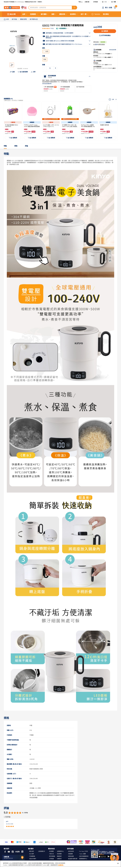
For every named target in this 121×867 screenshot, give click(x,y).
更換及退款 (71, 856)
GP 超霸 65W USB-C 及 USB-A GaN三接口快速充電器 (69, 126)
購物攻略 (62, 14)
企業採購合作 (41, 851)
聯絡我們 (59, 856)
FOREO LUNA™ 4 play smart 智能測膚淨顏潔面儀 (32, 125)
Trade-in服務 (82, 854)
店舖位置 (87, 2)
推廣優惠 (33, 14)
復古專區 (106, 14)
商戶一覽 (83, 14)
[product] (13, 111)
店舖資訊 (59, 859)
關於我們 (31, 851)
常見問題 (59, 854)
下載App (80, 2)
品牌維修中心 (60, 851)
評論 (26, 146)
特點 (5, 146)
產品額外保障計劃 (72, 859)
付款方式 (51, 854)
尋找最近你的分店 (8, 858)
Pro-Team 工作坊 (83, 851)
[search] (74, 7)
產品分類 (13, 14)
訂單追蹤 (95, 2)
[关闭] (118, 863)
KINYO (45, 25)
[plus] (55, 68)
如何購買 (51, 851)
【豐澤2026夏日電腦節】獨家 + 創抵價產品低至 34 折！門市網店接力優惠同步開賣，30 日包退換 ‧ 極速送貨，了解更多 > (35, 2)
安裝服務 (70, 854)
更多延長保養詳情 (46, 83)
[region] (60, 863)
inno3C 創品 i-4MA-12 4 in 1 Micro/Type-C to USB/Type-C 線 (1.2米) (51, 126)
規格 (15, 146)
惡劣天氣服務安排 (83, 856)
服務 (53, 14)
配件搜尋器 (52, 856)
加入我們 (31, 854)
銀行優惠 (44, 14)
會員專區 (73, 14)
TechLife (97, 14)
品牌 (23, 14)
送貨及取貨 (71, 851)
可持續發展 (32, 856)
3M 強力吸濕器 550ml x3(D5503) (11, 125)
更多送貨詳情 (112, 50)
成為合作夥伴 (32, 859)
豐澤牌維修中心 (83, 859)
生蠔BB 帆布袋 (104, 125)
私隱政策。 (61, 865)
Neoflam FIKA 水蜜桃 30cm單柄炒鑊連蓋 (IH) (88, 125)
